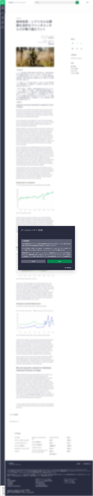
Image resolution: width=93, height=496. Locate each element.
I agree (59, 261)
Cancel (33, 261)
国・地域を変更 (68, 267)
